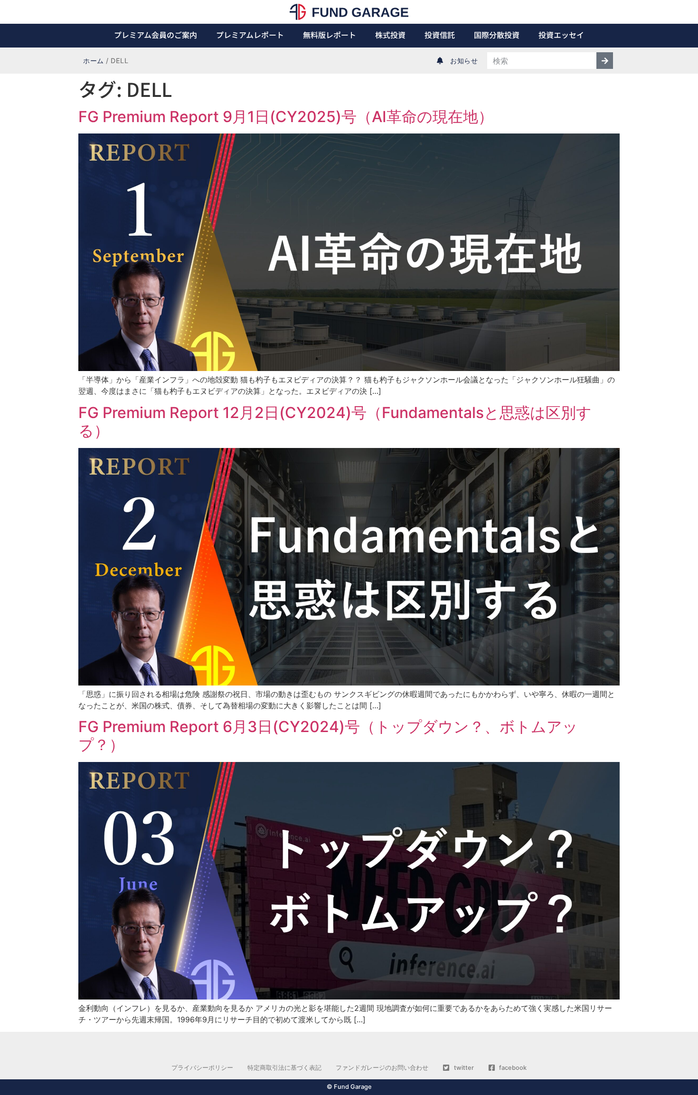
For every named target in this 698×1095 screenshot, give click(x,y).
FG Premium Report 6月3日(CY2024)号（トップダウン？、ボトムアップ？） (328, 735)
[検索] (604, 60)
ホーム (93, 61)
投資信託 (439, 34)
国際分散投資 (496, 34)
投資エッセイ (561, 34)
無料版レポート (329, 34)
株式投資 (390, 34)
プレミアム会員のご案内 (155, 34)
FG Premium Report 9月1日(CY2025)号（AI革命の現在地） (285, 116)
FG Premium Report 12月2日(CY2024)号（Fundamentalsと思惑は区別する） (335, 421)
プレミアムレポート (250, 34)
